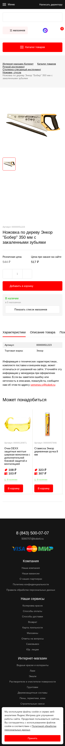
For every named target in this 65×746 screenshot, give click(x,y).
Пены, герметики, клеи (32, 698)
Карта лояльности (32, 627)
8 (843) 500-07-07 (50, 30)
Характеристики (14, 332)
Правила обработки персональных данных (30, 589)
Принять (32, 738)
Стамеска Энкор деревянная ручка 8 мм (46, 451)
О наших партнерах (31, 578)
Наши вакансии (31, 573)
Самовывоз (32, 644)
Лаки (32, 670)
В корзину (14, 488)
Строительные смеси (32, 703)
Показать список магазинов (31, 309)
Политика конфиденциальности (31, 584)
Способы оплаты (32, 611)
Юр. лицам (32, 649)
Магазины (32, 633)
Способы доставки (32, 616)
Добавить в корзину (21, 285)
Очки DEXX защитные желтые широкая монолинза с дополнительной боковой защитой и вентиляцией (17, 456)
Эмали (32, 676)
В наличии (12, 479)
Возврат (32, 622)
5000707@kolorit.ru (32, 538)
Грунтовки (32, 687)
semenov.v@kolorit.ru (43, 384)
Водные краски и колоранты (33, 665)
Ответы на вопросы (32, 638)
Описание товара (42, 332)
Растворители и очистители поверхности (32, 681)
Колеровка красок (33, 605)
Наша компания (31, 568)
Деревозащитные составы (32, 692)
